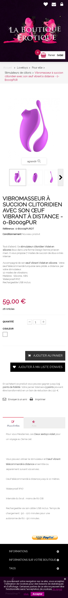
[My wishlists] (46, 4)
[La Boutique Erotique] (34, 30)
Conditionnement (12, 234)
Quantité (8, 321)
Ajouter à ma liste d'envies (40, 367)
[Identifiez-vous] (61, 4)
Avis (34, 425)
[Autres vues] (6, 177)
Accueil (7, 67)
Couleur (8, 328)
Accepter (37, 594)
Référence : (9, 228)
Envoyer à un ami (17, 399)
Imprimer (40, 399)
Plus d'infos (13, 425)
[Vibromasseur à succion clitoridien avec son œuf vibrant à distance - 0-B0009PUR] (17, 177)
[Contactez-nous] (54, 4)
